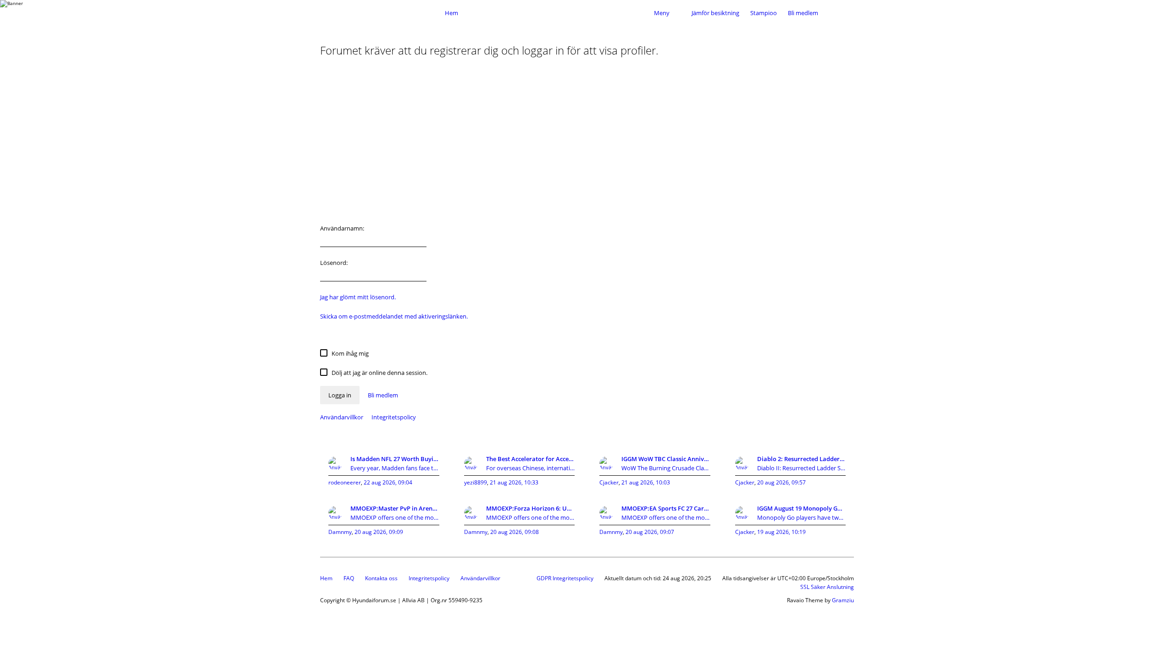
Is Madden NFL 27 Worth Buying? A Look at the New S (394, 459)
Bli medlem (803, 13)
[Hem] (380, 13)
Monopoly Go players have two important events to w (801, 517)
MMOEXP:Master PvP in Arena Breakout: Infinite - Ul (394, 508)
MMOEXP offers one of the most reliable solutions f (394, 517)
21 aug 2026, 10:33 (514, 482)
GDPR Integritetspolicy (565, 578)
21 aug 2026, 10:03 (645, 482)
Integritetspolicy (393, 417)
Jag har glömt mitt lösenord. (358, 297)
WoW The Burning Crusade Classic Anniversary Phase (665, 468)
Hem (326, 578)
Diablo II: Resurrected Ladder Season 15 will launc (801, 468)
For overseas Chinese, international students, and (530, 468)
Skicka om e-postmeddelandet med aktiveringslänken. (394, 316)
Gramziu (843, 600)
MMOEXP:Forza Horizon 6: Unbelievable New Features (530, 508)
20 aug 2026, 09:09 (378, 532)
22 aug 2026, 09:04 (388, 482)
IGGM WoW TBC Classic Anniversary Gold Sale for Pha (665, 459)
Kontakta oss (381, 578)
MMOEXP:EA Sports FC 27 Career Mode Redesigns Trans (665, 508)
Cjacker (609, 482)
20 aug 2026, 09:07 (650, 532)
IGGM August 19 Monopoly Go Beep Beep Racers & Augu (801, 508)
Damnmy (340, 532)
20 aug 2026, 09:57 (781, 482)
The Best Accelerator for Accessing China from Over (530, 459)
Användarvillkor (341, 417)
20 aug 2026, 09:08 (514, 532)
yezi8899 (475, 482)
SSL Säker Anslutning (827, 587)
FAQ (348, 578)
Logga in (339, 395)
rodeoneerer (344, 482)
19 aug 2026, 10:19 (781, 532)
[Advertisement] (587, 144)
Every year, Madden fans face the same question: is (394, 468)
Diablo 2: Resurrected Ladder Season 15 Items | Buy (801, 459)
